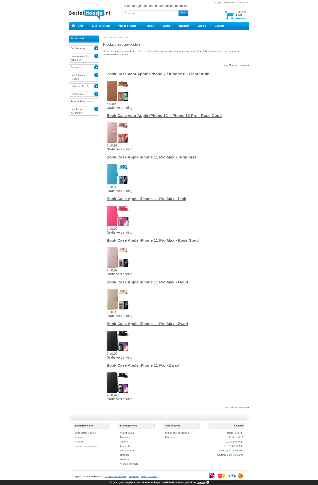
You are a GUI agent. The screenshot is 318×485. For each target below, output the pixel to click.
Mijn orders (170, 437)
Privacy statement (149, 476)
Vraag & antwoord (129, 464)
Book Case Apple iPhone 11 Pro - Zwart (143, 365)
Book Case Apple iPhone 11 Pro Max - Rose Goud (153, 240)
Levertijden (125, 446)
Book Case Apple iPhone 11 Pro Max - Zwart (147, 324)
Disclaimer (134, 476)
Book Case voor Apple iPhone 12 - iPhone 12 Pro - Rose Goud (164, 115)
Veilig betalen (127, 433)
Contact (79, 441)
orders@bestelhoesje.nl (231, 450)
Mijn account (229, 2)
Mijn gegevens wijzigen (177, 433)
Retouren (125, 455)
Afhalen (124, 441)
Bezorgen (125, 437)
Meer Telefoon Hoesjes (235, 65)
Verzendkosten (127, 450)
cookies (201, 482)
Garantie (124, 459)
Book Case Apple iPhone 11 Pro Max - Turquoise (152, 157)
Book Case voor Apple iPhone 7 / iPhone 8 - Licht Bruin (158, 74)
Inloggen (217, 2)
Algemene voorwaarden (87, 446)
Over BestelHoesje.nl (85, 433)
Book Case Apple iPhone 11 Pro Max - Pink (146, 199)
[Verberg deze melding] (207, 482)
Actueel (79, 437)
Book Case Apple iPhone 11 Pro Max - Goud (147, 282)
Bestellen (241, 15)
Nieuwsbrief (243, 2)
